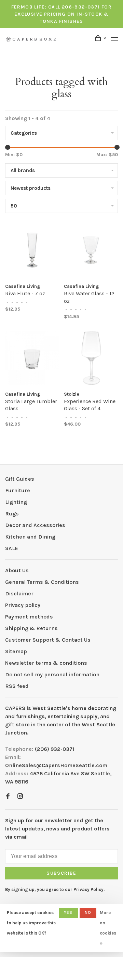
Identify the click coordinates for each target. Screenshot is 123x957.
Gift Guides (19, 479)
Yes (68, 912)
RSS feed (17, 686)
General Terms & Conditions (42, 582)
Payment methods (29, 616)
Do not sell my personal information (52, 674)
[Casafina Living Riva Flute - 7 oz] (32, 251)
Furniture (17, 490)
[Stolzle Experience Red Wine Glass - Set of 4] (91, 359)
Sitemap (16, 651)
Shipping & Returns (31, 628)
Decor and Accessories (35, 525)
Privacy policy (22, 605)
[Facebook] (8, 796)
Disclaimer (19, 593)
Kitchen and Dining (30, 536)
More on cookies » (108, 928)
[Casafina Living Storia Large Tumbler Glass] (32, 359)
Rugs (12, 513)
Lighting (16, 502)
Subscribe (61, 873)
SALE (11, 548)
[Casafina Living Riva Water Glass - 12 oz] (91, 251)
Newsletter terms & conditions (46, 663)
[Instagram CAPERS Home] (20, 796)
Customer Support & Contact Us (48, 640)
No (88, 912)
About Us (17, 570)
